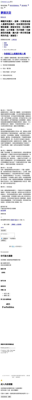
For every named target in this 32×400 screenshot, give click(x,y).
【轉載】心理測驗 (16, 224)
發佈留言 (3, 240)
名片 (5, 47)
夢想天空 (6, 12)
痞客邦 (12, 220)
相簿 (5, 43)
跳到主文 (3, 17)
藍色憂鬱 (3, 210)
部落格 (6, 45)
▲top (2, 227)
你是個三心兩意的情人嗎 (15, 54)
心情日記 (14, 39)
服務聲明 (18, 377)
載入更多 (3, 230)
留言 (16, 220)
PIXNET (8, 375)
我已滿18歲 (4, 396)
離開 (9, 396)
